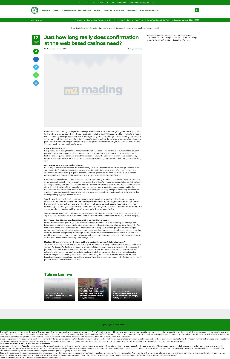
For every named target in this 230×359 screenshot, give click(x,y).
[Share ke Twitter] (36, 67)
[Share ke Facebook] (36, 59)
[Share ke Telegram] (36, 83)
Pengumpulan (84, 10)
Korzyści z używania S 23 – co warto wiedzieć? (59, 296)
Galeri (97, 10)
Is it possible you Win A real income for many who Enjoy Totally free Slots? (125, 295)
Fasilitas (108, 10)
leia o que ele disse (128, 179)
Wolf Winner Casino (149, 10)
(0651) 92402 (103, 2)
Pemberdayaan (69, 10)
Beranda (46, 10)
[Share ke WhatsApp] (36, 75)
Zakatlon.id (132, 10)
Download (119, 10)
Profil (56, 10)
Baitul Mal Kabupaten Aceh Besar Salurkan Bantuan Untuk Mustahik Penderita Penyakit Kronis (91, 294)
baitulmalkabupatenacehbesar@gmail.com (135, 2)
